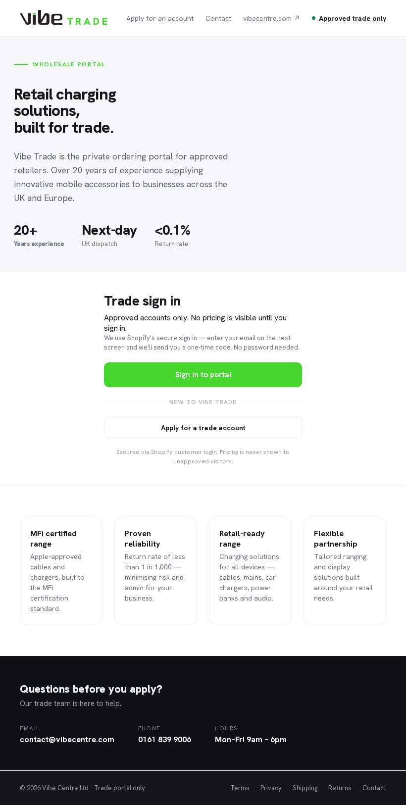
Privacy (271, 788)
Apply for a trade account (203, 427)
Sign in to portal (203, 375)
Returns (340, 788)
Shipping (305, 788)
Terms (240, 788)
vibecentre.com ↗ (271, 18)
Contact (218, 18)
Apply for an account (160, 18)
